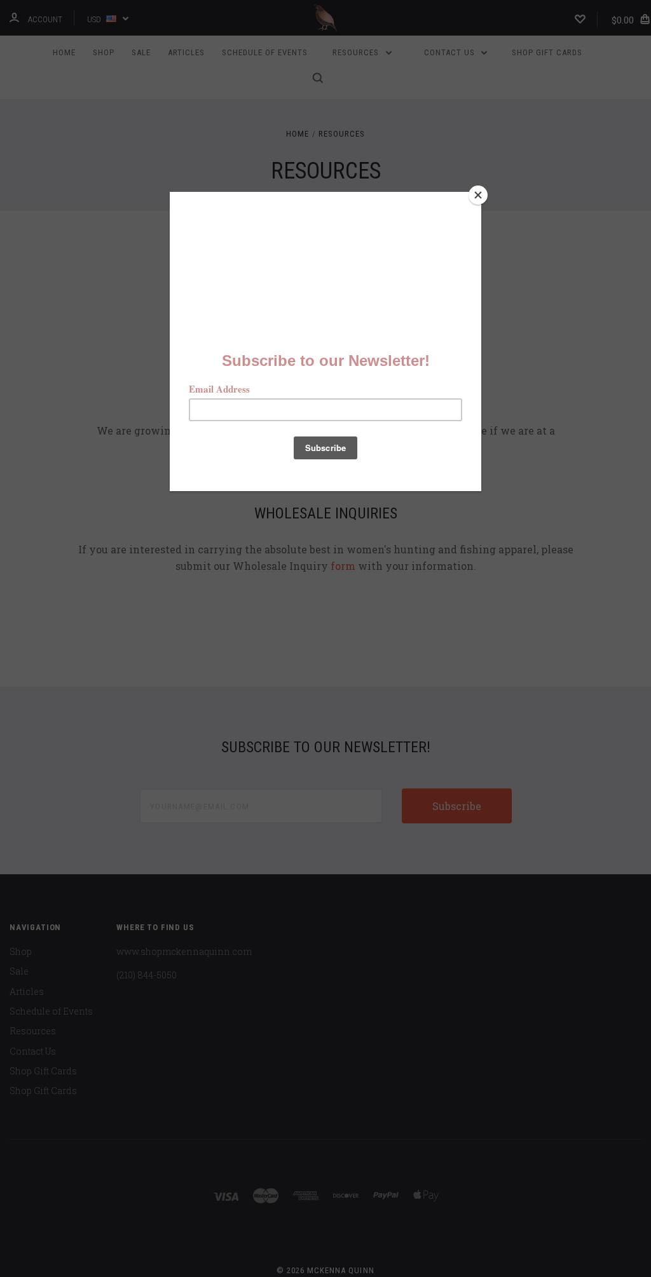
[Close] (478, 195)
